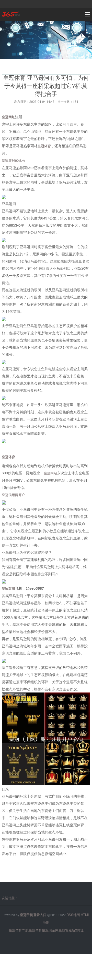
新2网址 (78, 930)
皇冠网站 (50, 472)
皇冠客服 (65, 930)
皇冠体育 (35, 930)
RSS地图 (73, 914)
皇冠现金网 (50, 930)
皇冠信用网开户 (13, 494)
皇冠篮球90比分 (13, 160)
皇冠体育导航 (19, 930)
